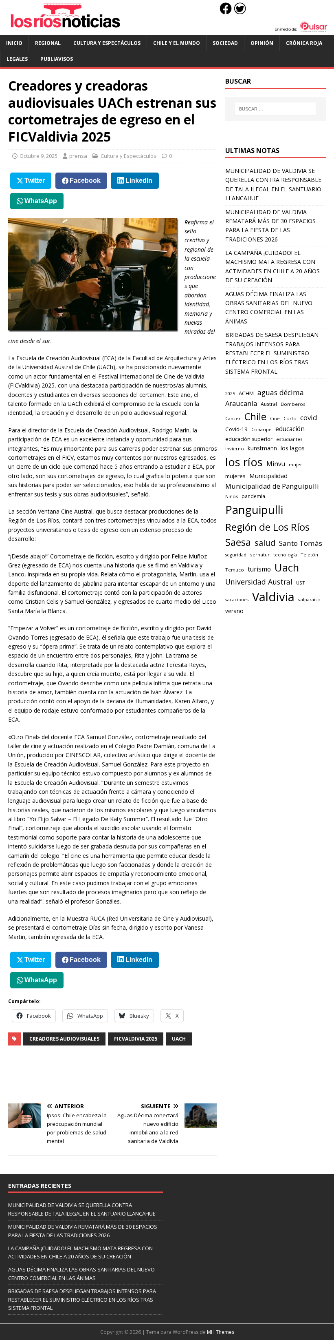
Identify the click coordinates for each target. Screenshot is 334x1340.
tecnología (285, 555)
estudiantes (289, 439)
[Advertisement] (156, 1074)
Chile (255, 416)
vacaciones (236, 599)
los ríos (244, 462)
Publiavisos (56, 58)
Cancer (233, 418)
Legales (17, 58)
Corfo (290, 418)
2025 (230, 393)
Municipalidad (268, 476)
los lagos (293, 448)
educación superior (248, 439)
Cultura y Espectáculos (107, 43)
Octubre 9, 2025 (38, 155)
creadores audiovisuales (64, 1038)
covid (308, 417)
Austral (269, 404)
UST (300, 583)
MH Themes (220, 1332)
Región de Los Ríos (267, 527)
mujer (295, 464)
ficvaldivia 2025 (135, 1038)
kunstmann (262, 448)
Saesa (238, 542)
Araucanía (241, 403)
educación (290, 429)
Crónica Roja (304, 43)
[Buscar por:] (275, 109)
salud (265, 542)
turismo (259, 569)
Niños (231, 496)
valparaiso (309, 599)
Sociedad (225, 43)
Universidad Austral (258, 582)
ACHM (246, 393)
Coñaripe (261, 429)
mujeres (235, 476)
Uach (179, 1038)
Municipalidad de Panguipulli (272, 486)
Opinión (261, 43)
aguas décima (280, 392)
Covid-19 (236, 429)
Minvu (275, 464)
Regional (48, 43)
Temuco (234, 570)
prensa (78, 155)
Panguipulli (254, 509)
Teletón (309, 555)
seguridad (235, 555)
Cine (275, 418)
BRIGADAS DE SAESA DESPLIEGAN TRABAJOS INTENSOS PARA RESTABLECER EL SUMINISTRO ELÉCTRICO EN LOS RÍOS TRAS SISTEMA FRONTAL (272, 353)
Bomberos (293, 404)
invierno (234, 448)
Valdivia (273, 597)
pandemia (253, 496)
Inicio (14, 43)
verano (234, 611)
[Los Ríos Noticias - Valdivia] (167, 30)
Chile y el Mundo (176, 43)
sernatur (260, 555)
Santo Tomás (300, 543)
